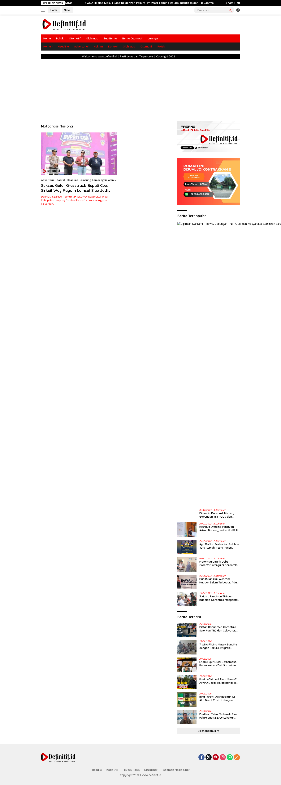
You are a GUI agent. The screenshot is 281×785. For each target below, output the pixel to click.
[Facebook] (201, 757)
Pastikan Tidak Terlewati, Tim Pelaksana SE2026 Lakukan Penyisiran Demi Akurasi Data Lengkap (218, 715)
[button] (230, 10)
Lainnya (153, 38)
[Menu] (43, 10)
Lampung (85, 180)
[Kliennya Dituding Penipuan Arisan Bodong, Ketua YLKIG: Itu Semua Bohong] (187, 529)
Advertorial (81, 46)
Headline (63, 46)
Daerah (61, 180)
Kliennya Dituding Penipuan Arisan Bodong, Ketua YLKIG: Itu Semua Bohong (219, 528)
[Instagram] (223, 757)
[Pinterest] (216, 757)
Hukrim (98, 46)
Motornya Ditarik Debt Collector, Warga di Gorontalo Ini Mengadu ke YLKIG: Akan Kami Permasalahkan (218, 563)
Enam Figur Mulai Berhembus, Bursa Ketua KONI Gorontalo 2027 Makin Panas (218, 663)
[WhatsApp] (230, 757)
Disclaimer (151, 770)
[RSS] (237, 757)
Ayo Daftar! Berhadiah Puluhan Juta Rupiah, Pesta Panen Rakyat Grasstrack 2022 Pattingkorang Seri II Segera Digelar (219, 545)
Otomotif (75, 38)
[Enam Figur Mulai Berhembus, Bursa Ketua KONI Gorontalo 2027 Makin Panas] (187, 665)
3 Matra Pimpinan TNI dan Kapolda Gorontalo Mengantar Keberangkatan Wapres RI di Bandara (219, 598)
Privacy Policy (131, 770)
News (67, 9)
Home (54, 9)
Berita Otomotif (132, 38)
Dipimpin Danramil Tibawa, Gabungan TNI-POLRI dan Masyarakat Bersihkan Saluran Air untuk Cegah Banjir (219, 514)
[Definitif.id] (64, 24)
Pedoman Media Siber (176, 770)
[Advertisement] (140, 88)
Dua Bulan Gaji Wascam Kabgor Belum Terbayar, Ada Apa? (218, 580)
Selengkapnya (207, 731)
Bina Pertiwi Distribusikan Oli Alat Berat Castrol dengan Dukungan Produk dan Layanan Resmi (217, 698)
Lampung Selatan (103, 180)
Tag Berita (110, 38)
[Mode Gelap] (238, 10)
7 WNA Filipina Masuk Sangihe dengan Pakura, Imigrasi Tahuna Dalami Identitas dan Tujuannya (123, 3)
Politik (60, 38)
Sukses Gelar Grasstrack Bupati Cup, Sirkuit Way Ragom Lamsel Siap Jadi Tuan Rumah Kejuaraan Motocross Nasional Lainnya (74, 193)
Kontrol (113, 46)
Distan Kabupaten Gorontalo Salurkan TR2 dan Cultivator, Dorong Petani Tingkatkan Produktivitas (217, 628)
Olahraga (92, 38)
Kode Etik (112, 770)
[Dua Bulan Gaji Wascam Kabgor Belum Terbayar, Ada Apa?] (187, 582)
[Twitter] (208, 757)
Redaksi (97, 770)
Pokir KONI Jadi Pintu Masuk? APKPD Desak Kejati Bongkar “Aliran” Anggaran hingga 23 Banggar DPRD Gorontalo (218, 681)
